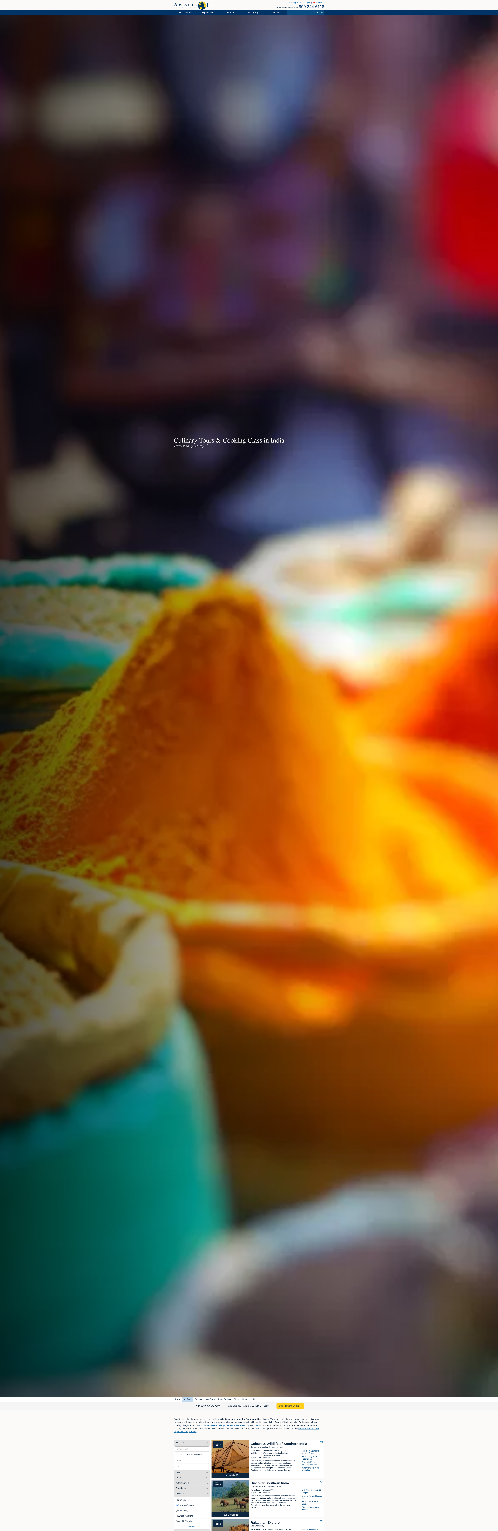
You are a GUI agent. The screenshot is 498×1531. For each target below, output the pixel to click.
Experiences (207, 13)
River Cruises (224, 1399)
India (177, 1399)
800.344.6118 (311, 6)
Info (253, 1399)
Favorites (319, 3)
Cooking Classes (186, 1505)
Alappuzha (224, 1425)
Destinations (185, 13)
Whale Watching (185, 1516)
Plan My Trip (252, 13)
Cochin (202, 1425)
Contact (275, 13)
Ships (236, 1399)
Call (260, 1406)
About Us (230, 13)
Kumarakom (212, 1425)
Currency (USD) (295, 3)
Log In (307, 3)
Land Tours (210, 1399)
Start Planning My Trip (289, 1406)
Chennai (258, 1425)
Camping (182, 1500)
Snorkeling (183, 1510)
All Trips (188, 1399)
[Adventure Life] (194, 4)
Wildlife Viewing (185, 1521)
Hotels (245, 1399)
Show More (191, 1526)
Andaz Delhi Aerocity (239, 1425)
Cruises (198, 1399)
